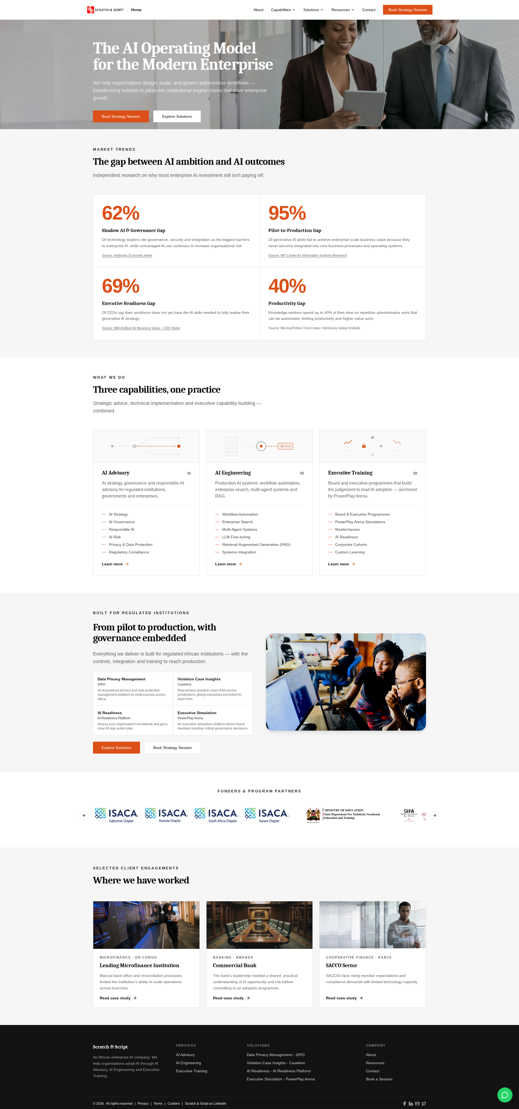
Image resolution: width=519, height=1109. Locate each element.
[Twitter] (424, 1103)
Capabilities (281, 10)
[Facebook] (404, 1103)
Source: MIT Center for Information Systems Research (307, 255)
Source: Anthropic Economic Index (127, 255)
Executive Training (191, 1071)
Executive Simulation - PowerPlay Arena (281, 1079)
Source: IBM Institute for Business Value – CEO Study (141, 328)
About (259, 10)
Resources (340, 10)
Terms (158, 1103)
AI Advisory (185, 1055)
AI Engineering (188, 1063)
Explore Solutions (177, 116)
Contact (368, 10)
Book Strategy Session (407, 10)
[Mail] (417, 1103)
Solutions (311, 10)
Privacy (143, 1103)
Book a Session (379, 1079)
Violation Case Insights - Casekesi (276, 1063)
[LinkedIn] (411, 1103)
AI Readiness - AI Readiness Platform (279, 1071)
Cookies (174, 1103)
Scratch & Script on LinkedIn (205, 1103)
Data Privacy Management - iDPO (276, 1055)
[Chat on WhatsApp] (505, 1095)
